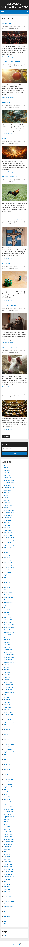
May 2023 (7, 555)
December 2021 (9, 595)
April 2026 (7, 472)
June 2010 (7, 914)
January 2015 (8, 777)
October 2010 (8, 904)
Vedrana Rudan (7, 26)
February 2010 (8, 924)
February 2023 (8, 562)
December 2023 (9, 537)
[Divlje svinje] (14, 37)
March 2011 (7, 891)
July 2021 (6, 607)
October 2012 (8, 844)
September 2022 (9, 575)
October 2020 (8, 630)
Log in (5, 935)
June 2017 (7, 729)
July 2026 (7, 465)
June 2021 (7, 610)
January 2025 (8, 507)
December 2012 (9, 839)
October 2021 (8, 600)
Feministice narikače (10, 305)
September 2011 (9, 876)
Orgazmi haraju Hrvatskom (12, 62)
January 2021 (8, 622)
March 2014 (7, 802)
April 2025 (7, 500)
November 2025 (9, 482)
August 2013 (7, 819)
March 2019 (7, 677)
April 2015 (7, 769)
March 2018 (7, 707)
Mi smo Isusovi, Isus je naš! (12, 219)
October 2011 (8, 874)
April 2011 (7, 889)
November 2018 (9, 687)
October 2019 (8, 659)
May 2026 (7, 470)
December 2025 (9, 480)
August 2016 (7, 754)
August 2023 (7, 547)
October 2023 (8, 542)
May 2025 (7, 497)
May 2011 (7, 886)
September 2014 (9, 787)
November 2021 (9, 597)
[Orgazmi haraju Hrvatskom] (14, 76)
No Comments (14, 28)
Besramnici (6, 138)
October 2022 (8, 572)
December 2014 (9, 779)
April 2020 (7, 645)
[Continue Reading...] (8, 57)
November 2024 (9, 512)
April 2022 (7, 587)
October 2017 (8, 719)
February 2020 (8, 649)
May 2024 (7, 525)
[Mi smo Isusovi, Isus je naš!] (14, 236)
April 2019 (7, 674)
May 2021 (7, 612)
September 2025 (9, 487)
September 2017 (9, 722)
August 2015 (7, 759)
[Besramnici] (14, 152)
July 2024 (7, 522)
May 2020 (7, 642)
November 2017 (9, 717)
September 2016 (9, 752)
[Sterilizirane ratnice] (14, 279)
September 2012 (9, 846)
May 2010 (7, 916)
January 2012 (8, 866)
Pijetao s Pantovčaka (9, 177)
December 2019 (9, 654)
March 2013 (7, 831)
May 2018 (7, 702)
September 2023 (9, 545)
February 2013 (8, 834)
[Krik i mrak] (14, 408)
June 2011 (7, 884)
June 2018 (7, 699)
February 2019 (8, 679)
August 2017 (7, 724)
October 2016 (8, 749)
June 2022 (7, 582)
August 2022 (7, 577)
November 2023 (9, 540)
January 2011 (8, 896)
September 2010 (9, 906)
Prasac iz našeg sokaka (10, 347)
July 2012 (6, 851)
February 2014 (8, 804)
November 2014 (9, 782)
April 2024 (7, 527)
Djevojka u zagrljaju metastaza (9, 943)
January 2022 (8, 592)
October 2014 (8, 784)
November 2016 (9, 747)
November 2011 (8, 871)
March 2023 (7, 560)
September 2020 (9, 632)
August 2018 (7, 694)
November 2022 (9, 570)
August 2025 (7, 490)
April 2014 (7, 799)
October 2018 (8, 689)
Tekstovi (4, 28)
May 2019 (7, 672)
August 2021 (7, 605)
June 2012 (7, 854)
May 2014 (7, 797)
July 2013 (6, 822)
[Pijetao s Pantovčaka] (14, 192)
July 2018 (6, 697)
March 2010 (7, 921)
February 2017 (8, 739)
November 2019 (9, 657)
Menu (2, 12)
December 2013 (9, 809)
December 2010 (9, 899)
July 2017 (6, 727)
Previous (6, 436)
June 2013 (7, 824)
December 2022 (9, 567)
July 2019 (6, 667)
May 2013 (7, 826)
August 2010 (7, 909)
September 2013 (9, 817)
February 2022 (8, 590)
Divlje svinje (6, 23)
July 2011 (6, 881)
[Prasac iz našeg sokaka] (14, 364)
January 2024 (8, 535)
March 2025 (7, 502)
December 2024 (9, 510)
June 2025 (7, 495)
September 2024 (9, 517)
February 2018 (8, 709)
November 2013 (9, 812)
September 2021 (9, 602)
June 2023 (7, 552)
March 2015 (7, 772)
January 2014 (8, 807)
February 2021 (8, 620)
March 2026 (7, 475)
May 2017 (7, 732)
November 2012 (9, 841)
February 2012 (8, 864)
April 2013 (7, 829)
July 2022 (6, 580)
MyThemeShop (17, 944)
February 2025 (8, 505)
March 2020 (7, 647)
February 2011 (8, 894)
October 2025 (8, 485)
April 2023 (7, 557)
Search (14, 453)
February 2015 (8, 774)
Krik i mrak (6, 392)
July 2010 (6, 911)
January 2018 (8, 712)
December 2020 (9, 625)
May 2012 (7, 856)
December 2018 (9, 684)
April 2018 (7, 704)
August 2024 (7, 520)
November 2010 (9, 901)
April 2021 (7, 615)
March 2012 (7, 861)
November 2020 (9, 627)
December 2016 (9, 744)
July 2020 (7, 637)
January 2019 (8, 682)
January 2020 (8, 652)
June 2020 (7, 640)
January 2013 (8, 836)
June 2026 (7, 468)
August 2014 (7, 789)
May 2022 (7, 585)
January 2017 (8, 742)
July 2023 (6, 550)
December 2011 (8, 869)
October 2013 (8, 814)
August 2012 (7, 849)
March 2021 (7, 617)
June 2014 (7, 794)
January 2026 (8, 477)
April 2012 (7, 859)
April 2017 (7, 734)
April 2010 (7, 919)
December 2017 (9, 714)
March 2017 (7, 737)
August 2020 (7, 635)
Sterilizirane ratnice (9, 263)
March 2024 (7, 530)
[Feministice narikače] (14, 321)
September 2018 (9, 692)
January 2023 (8, 565)
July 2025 (6, 492)
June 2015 (7, 764)
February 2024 (8, 532)
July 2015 (6, 762)
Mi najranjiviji (7, 102)
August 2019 (7, 664)
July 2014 (6, 792)
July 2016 (6, 757)
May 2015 (7, 767)
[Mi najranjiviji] (14, 116)
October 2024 (8, 515)
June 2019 (7, 669)
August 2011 (7, 879)
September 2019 (9, 662)
